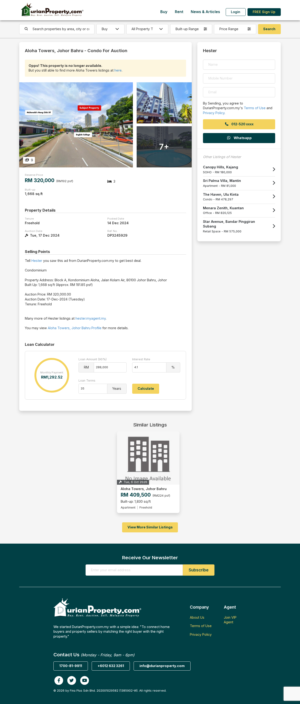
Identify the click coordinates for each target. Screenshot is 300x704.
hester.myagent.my (90, 318)
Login (235, 12)
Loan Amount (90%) (93, 359)
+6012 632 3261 (111, 666)
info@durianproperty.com (162, 666)
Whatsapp (242, 138)
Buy (163, 12)
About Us (197, 617)
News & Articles (205, 12)
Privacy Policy (214, 113)
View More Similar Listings (150, 527)
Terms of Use (255, 108)
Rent (179, 12)
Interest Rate (141, 359)
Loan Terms (87, 380)
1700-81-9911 (70, 666)
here (118, 70)
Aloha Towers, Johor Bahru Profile (74, 328)
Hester (36, 261)
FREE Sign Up (264, 12)
